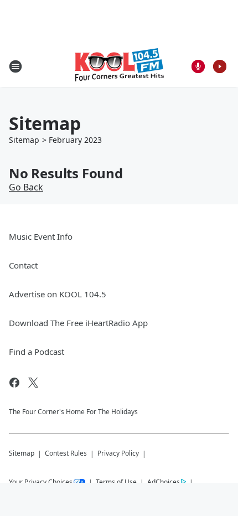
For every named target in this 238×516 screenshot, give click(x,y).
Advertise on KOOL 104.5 (57, 294)
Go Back (26, 187)
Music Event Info (41, 236)
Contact (23, 265)
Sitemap (24, 140)
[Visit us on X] (33, 382)
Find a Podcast (36, 351)
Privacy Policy (118, 453)
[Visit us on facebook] (14, 382)
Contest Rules (66, 453)
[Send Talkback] (198, 66)
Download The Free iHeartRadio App (78, 322)
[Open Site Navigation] (15, 66)
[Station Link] (119, 66)
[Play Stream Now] (219, 66)
